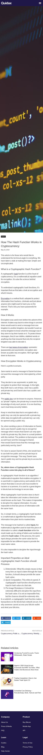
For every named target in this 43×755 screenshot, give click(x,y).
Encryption (5, 298)
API (24, 730)
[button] (40, 3)
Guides (3, 743)
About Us (4, 722)
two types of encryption (18, 347)
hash (16, 274)
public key (9, 399)
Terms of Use (27, 743)
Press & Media (6, 726)
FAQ (2, 730)
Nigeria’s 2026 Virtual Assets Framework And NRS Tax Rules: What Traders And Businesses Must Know (27, 668)
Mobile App (27, 726)
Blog (2, 747)
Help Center (5, 751)
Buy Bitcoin (27, 722)
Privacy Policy (28, 747)
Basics (3, 236)
